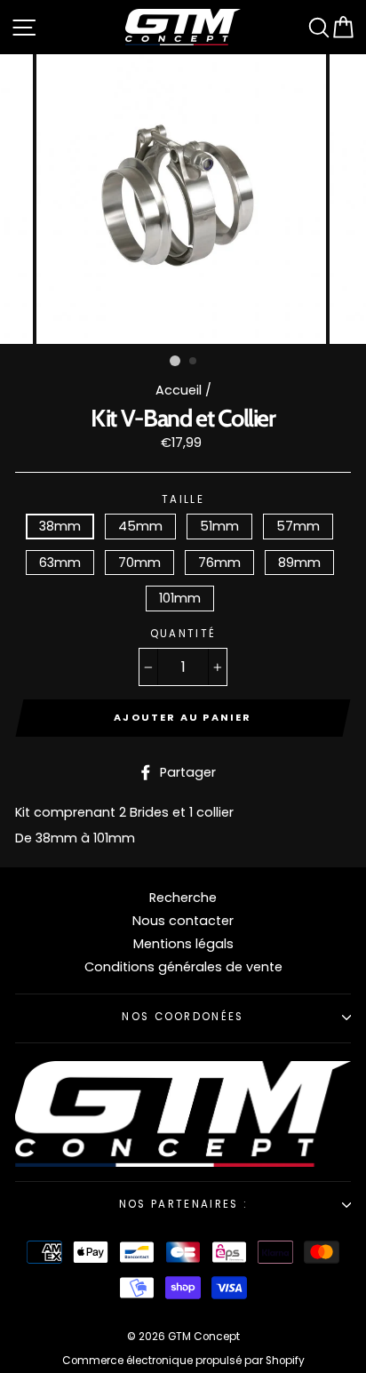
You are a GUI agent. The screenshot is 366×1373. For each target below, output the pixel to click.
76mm (219, 562)
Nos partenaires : (183, 1204)
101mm (180, 598)
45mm (140, 526)
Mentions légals (183, 944)
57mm (298, 526)
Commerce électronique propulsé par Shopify (183, 1360)
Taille (183, 500)
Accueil (178, 390)
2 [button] (193, 361)
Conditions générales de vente (183, 967)
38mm (60, 526)
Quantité (183, 634)
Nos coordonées (182, 1017)
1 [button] (175, 360)
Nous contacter (183, 921)
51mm (219, 526)
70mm (139, 562)
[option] (183, 199)
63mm (60, 562)
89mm (299, 562)
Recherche (183, 897)
